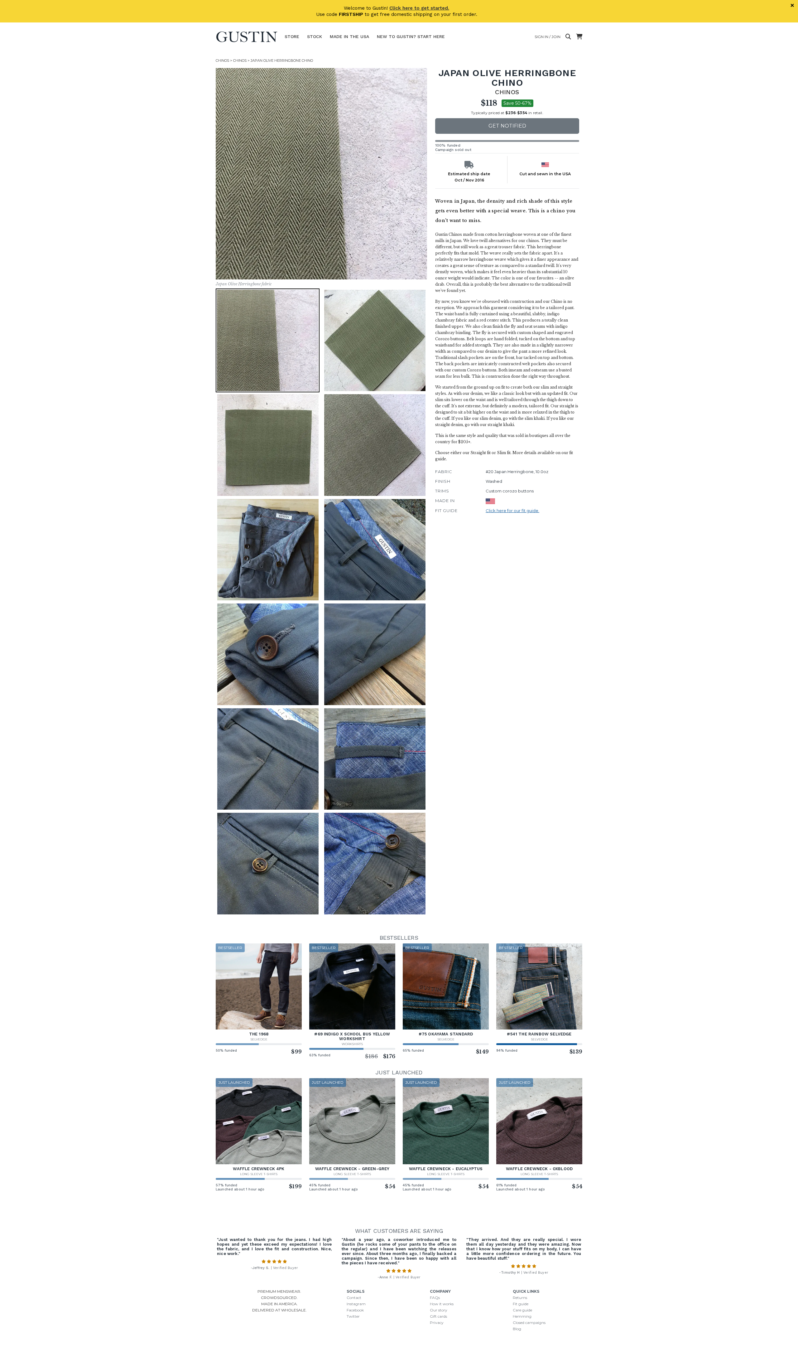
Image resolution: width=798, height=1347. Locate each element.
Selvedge (258, 1039)
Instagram (356, 1303)
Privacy (437, 1322)
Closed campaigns (529, 1322)
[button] (268, 340)
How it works (442, 1303)
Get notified (507, 126)
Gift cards (438, 1316)
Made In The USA (349, 36)
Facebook (355, 1310)
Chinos (222, 60)
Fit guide (520, 1303)
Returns (520, 1297)
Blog (517, 1328)
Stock (314, 36)
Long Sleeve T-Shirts (258, 1174)
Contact (354, 1297)
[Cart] (579, 37)
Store (292, 36)
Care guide (522, 1310)
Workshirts (352, 1044)
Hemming (522, 1316)
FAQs (435, 1297)
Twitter (353, 1316)
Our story (438, 1310)
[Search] (568, 37)
